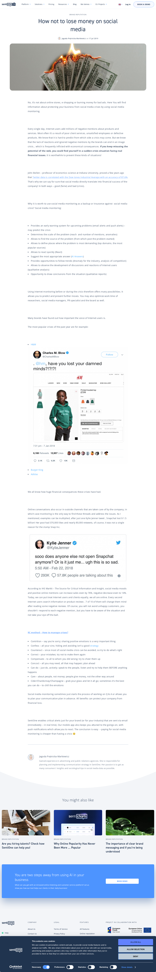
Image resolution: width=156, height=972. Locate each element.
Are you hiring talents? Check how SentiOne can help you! (23, 846)
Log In (128, 4)
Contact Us (32, 934)
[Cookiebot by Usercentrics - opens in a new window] (15, 967)
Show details (126, 967)
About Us (31, 929)
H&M (33, 344)
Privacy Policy (59, 934)
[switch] (70, 967)
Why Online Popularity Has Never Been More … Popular (74, 846)
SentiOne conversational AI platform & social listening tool (8, 4)
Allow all (135, 942)
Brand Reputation (78, 14)
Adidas (34, 474)
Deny (135, 956)
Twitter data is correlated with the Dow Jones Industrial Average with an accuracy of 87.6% (80, 177)
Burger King (37, 469)
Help (7, 933)
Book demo (122, 881)
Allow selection (136, 949)
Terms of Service (61, 929)
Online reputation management (87, 935)
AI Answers (77, 256)
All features (84, 929)
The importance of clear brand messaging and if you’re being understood (124, 847)
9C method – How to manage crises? (48, 632)
